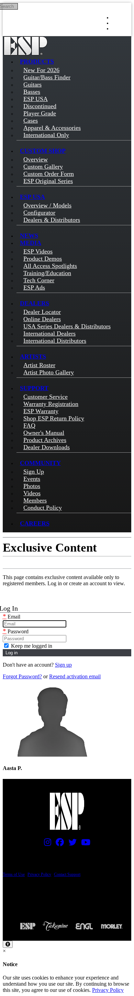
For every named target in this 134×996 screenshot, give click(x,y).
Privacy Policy (39, 874)
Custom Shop (43, 150)
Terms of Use (14, 874)
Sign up (63, 665)
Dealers (34, 303)
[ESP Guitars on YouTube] (84, 843)
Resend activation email (75, 676)
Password (16, 631)
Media (30, 242)
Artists (33, 356)
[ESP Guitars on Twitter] (71, 843)
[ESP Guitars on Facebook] (58, 843)
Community (40, 463)
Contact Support (67, 874)
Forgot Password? (22, 676)
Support (34, 388)
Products (37, 61)
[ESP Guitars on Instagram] (46, 843)
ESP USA (32, 196)
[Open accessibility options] (8, 944)
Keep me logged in (31, 646)
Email (11, 617)
